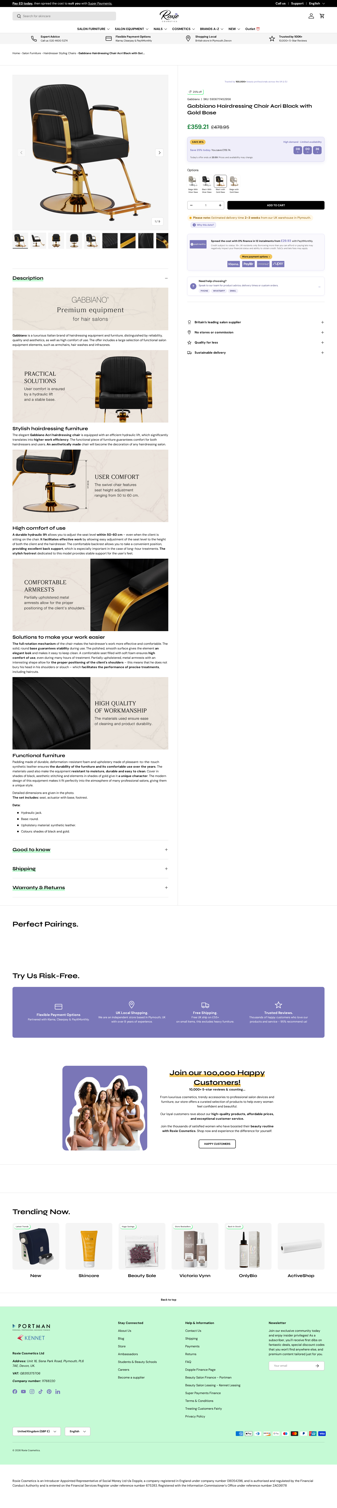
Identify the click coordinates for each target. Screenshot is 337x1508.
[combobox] (64, 16)
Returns (190, 1354)
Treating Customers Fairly (203, 1409)
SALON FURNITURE (91, 29)
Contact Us (193, 1331)
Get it (96, 3)
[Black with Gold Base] (220, 181)
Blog (121, 1338)
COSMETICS (181, 29)
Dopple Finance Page (200, 1370)
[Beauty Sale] (142, 1246)
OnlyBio (248, 1275)
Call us (281, 3)
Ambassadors (128, 1354)
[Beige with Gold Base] (234, 181)
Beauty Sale (142, 1275)
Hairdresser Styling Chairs (59, 53)
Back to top (168, 1299)
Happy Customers (217, 1144)
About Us (124, 1331)
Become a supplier (131, 1377)
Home (16, 53)
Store (122, 1346)
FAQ (188, 1362)
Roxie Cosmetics (30, 1450)
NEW (232, 29)
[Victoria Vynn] (195, 1246)
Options (193, 170)
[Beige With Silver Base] (193, 181)
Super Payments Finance (203, 1393)
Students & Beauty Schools (137, 1362)
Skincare (89, 1275)
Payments (192, 1346)
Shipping (191, 1338)
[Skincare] (89, 1246)
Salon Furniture (31, 53)
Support (297, 3)
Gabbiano (193, 99)
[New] (36, 1246)
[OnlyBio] (248, 1246)
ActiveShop (301, 1275)
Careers (123, 1370)
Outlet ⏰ (252, 29)
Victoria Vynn (194, 1275)
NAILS (158, 29)
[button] (322, 16)
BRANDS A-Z (209, 29)
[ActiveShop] (301, 1246)
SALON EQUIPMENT (129, 29)
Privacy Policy (195, 1416)
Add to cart (276, 205)
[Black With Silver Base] (207, 181)
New (35, 1275)
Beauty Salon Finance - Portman (208, 1377)
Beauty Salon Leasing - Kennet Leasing (212, 1385)
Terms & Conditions (199, 1401)
